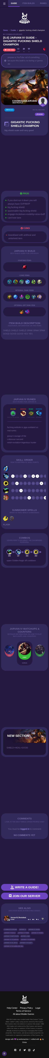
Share (40, 114)
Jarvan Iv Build (9, 933)
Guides (13, 30)
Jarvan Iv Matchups (11, 936)
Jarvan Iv (22, 929)
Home (5, 30)
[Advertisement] (24, 163)
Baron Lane (25, 936)
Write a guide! (26, 887)
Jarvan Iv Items (23, 933)
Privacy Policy (26, 1008)
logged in (24, 829)
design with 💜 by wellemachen (17, 1039)
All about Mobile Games (23, 1014)
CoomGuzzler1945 (10, 929)
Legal (37, 1008)
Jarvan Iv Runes (37, 933)
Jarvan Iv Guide (34, 929)
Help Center (12, 1008)
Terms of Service (23, 1011)
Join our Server (26, 896)
